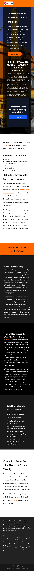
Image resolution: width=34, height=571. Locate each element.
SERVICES (14, 54)
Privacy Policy (10, 568)
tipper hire (9, 339)
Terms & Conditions (22, 568)
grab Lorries (18, 270)
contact (15, 500)
